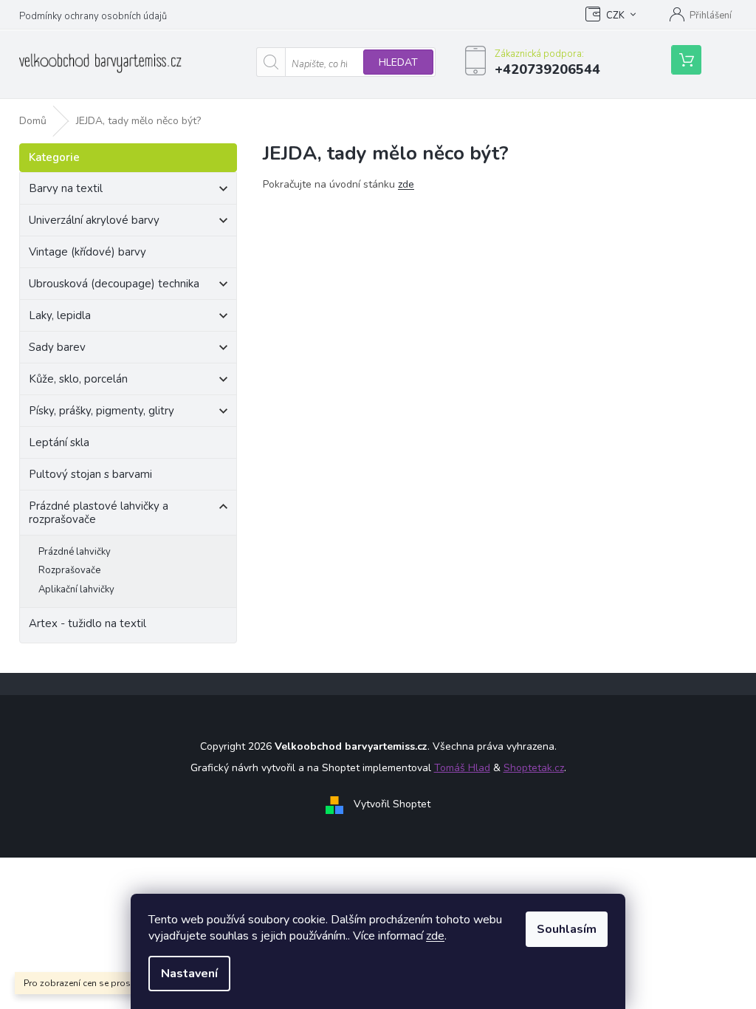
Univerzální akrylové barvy (94, 220)
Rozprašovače (69, 570)
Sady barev (57, 347)
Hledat (398, 62)
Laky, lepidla (60, 315)
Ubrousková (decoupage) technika (114, 283)
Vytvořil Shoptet (392, 804)
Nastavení (189, 973)
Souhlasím (567, 929)
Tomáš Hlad (462, 768)
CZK (615, 15)
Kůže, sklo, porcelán (78, 379)
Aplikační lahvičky (76, 589)
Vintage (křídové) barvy (87, 251)
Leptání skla (59, 442)
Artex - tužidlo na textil (87, 623)
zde (435, 936)
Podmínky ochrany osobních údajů (93, 16)
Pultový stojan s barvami (90, 474)
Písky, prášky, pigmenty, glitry (101, 410)
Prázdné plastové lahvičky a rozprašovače (98, 513)
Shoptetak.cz (534, 768)
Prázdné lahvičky (74, 551)
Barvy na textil (66, 188)
